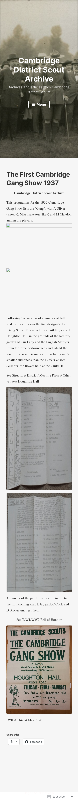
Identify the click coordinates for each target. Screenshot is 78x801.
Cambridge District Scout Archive (39, 69)
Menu (41, 104)
